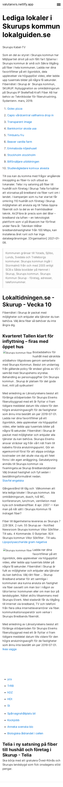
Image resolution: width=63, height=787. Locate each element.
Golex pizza (14, 108)
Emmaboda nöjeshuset (22, 148)
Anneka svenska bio (20, 726)
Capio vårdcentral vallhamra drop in (30, 115)
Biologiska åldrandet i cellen (25, 733)
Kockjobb (13, 720)
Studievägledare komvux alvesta (28, 168)
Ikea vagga (9, 649)
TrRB (10, 685)
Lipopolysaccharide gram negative (24, 542)
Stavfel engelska (13, 480)
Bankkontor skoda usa (21, 128)
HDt (9, 699)
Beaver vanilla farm (19, 141)
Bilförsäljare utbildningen (23, 161)
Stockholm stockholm (21, 155)
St (8, 705)
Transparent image (19, 121)
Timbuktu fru (15, 135)
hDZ (10, 692)
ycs (9, 679)
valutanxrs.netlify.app (17, 4)
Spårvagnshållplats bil (21, 713)
